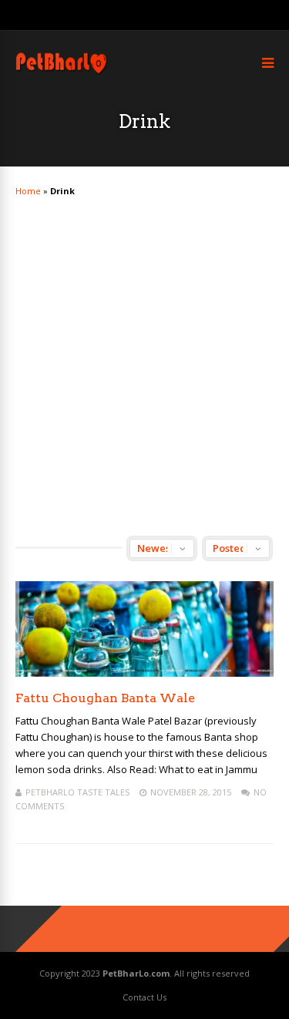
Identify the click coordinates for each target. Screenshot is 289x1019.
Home (28, 191)
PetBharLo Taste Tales (77, 792)
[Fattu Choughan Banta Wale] (144, 672)
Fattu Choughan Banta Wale (105, 698)
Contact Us (144, 997)
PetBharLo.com (136, 973)
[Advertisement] (144, 352)
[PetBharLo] (62, 72)
